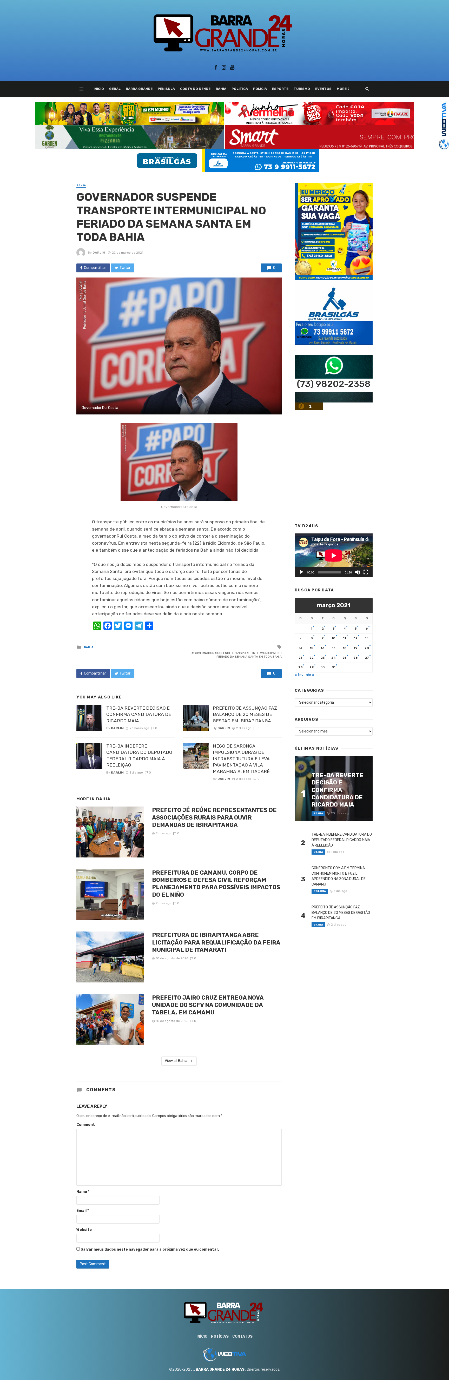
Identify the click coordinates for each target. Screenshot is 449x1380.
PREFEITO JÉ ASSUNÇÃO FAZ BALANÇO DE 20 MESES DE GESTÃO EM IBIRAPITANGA (245, 714)
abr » (310, 675)
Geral (115, 89)
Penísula (166, 89)
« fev (299, 675)
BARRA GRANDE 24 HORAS (220, 1369)
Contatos (242, 1336)
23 (323, 657)
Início (99, 89)
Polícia (260, 89)
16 (323, 648)
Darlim (99, 252)
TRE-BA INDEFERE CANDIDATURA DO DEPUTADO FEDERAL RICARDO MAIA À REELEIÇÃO (139, 755)
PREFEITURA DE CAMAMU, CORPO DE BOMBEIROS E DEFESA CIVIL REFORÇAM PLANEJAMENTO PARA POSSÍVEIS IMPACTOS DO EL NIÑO (216, 883)
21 (300, 657)
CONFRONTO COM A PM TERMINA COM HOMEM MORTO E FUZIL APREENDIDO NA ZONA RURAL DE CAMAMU (339, 876)
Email (82, 1211)
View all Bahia (176, 1061)
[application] (334, 555)
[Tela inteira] (365, 572)
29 (311, 667)
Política (240, 89)
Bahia (221, 89)
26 (355, 657)
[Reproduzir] (301, 572)
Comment (85, 1125)
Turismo (302, 89)
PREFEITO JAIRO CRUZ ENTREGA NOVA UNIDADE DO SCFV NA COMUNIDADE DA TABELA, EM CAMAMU (207, 1005)
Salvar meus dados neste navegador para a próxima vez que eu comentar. (150, 1249)
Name (82, 1192)
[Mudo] (357, 572)
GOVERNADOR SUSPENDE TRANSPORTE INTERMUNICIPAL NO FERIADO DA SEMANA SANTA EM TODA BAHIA (238, 654)
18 (345, 648)
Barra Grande (139, 89)
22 (311, 657)
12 (356, 638)
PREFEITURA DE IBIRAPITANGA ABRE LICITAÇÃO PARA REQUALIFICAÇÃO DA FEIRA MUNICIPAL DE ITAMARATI (216, 942)
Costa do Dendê (195, 89)
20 (367, 648)
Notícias (220, 1336)
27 (367, 657)
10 (333, 638)
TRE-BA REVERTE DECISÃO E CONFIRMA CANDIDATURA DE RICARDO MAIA (138, 714)
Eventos (323, 89)
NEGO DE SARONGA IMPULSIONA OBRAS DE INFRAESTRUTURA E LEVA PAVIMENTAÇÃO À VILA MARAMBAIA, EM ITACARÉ (241, 758)
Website (84, 1229)
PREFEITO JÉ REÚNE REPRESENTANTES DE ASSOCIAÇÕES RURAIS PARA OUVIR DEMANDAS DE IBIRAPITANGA (214, 817)
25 (344, 657)
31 (333, 667)
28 (300, 667)
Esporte (280, 89)
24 (333, 657)
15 (311, 648)
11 (344, 638)
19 (356, 648)
